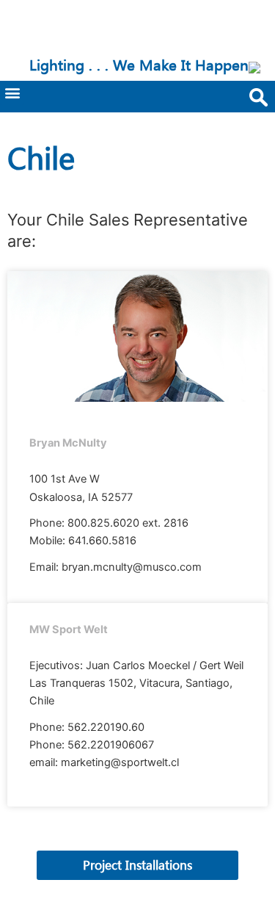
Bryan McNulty (68, 443)
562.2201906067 (110, 744)
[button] (12, 93)
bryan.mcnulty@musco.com (132, 567)
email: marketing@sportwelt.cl (104, 762)
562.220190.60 (105, 727)
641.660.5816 (102, 540)
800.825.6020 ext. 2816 (127, 523)
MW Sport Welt (68, 629)
